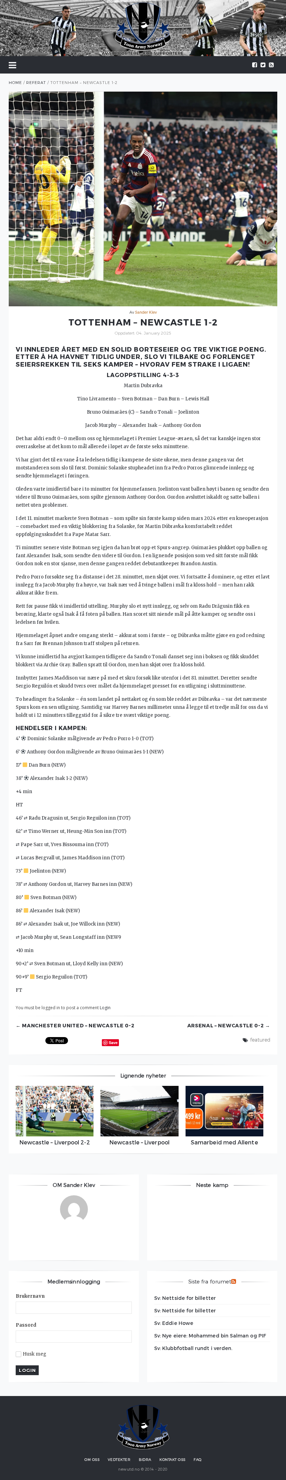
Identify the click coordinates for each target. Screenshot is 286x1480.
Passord (26, 1325)
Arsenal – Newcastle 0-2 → (229, 1025)
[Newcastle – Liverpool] (139, 1111)
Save (113, 1042)
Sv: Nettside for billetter (185, 1298)
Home (15, 82)
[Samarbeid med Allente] (224, 1111)
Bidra (145, 1459)
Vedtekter (119, 1459)
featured (260, 1040)
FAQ (198, 1459)
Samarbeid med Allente (224, 1142)
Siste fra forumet (209, 1281)
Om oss (91, 1459)
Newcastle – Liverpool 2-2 (55, 1142)
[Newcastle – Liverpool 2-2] (54, 1111)
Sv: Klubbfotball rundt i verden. (193, 1348)
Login (105, 1008)
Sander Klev (146, 312)
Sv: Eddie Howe (173, 1323)
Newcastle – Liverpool (140, 1142)
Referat (36, 82)
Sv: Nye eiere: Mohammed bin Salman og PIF (210, 1336)
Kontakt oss (172, 1459)
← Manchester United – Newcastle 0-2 (75, 1025)
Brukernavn (30, 1296)
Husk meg (35, 1354)
